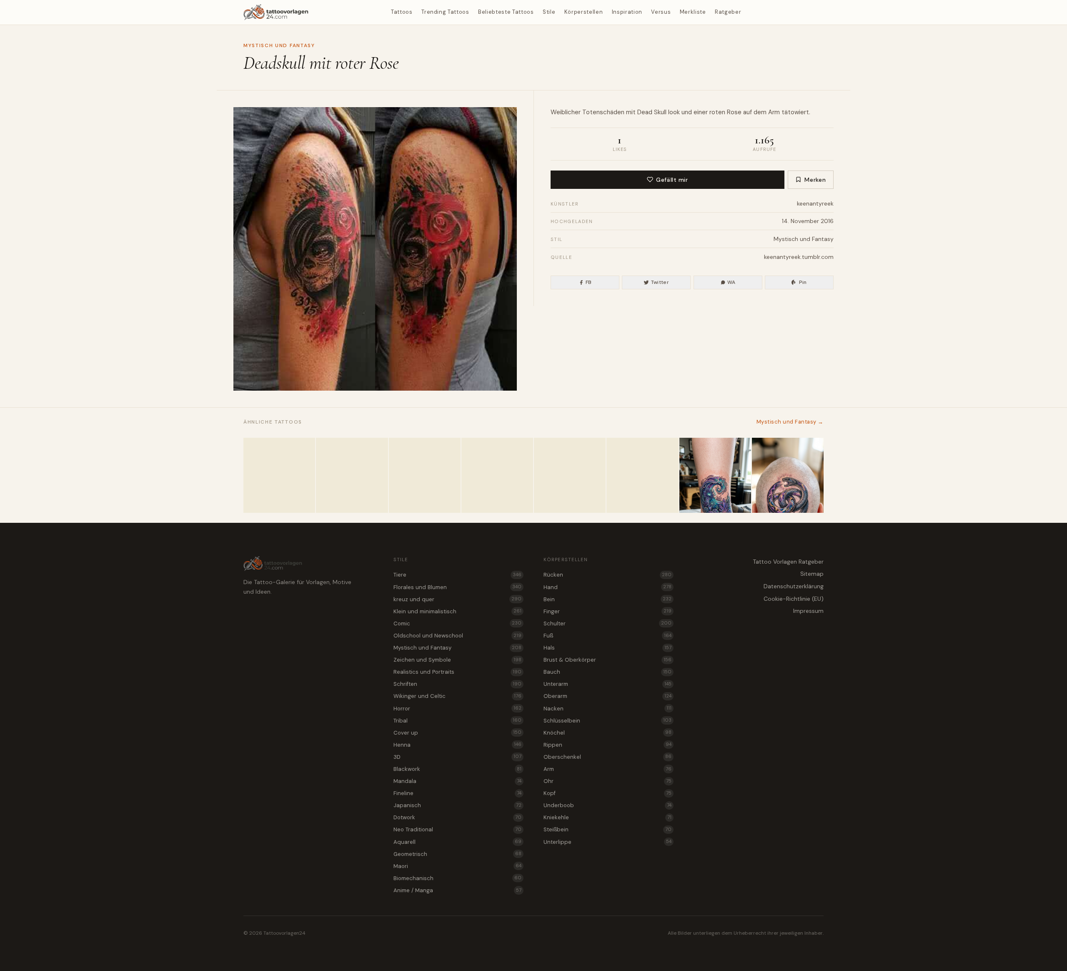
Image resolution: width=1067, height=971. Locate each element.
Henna (457, 744)
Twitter (660, 282)
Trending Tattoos (445, 11)
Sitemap (812, 573)
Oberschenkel (607, 756)
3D (457, 756)
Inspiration (627, 11)
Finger (607, 611)
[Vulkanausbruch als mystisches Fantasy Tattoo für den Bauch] (425, 475)
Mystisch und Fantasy (279, 45)
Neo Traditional (457, 829)
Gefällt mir (672, 179)
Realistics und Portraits (457, 671)
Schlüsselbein (607, 720)
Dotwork (457, 817)
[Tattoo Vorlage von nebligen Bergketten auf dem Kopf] (570, 475)
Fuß (607, 635)
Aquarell (457, 842)
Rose (734, 112)
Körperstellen (583, 11)
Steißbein (607, 829)
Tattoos (402, 11)
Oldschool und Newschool (457, 635)
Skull (660, 112)
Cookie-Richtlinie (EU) (794, 598)
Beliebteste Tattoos (506, 11)
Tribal (457, 720)
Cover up (457, 732)
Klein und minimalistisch (457, 611)
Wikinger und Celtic (457, 696)
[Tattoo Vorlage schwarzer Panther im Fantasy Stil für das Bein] (352, 475)
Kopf (607, 793)
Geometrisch (457, 854)
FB (589, 282)
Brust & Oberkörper (607, 659)
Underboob (607, 805)
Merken (815, 179)
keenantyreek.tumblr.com (799, 257)
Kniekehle (607, 817)
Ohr (607, 781)
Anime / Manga (457, 890)
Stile (549, 11)
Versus (661, 11)
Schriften (457, 683)
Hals (607, 647)
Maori (457, 866)
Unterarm (607, 683)
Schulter (607, 623)
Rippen (607, 744)
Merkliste (693, 11)
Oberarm (607, 696)
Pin (803, 282)
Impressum (808, 611)
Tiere (457, 574)
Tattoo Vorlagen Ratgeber (788, 561)
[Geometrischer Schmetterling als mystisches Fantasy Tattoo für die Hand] (642, 475)
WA (731, 282)
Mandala (457, 781)
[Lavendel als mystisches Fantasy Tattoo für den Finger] (279, 475)
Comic (457, 623)
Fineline (457, 793)
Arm (774, 112)
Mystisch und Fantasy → (790, 421)
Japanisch (457, 805)
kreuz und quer (457, 599)
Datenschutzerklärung (794, 586)
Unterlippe (607, 842)
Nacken (607, 708)
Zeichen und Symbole (457, 659)
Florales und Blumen (457, 587)
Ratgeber (728, 11)
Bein (607, 599)
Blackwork (457, 769)
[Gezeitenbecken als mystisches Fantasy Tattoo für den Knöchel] (715, 475)
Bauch (607, 671)
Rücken (607, 574)
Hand (607, 587)
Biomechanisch (457, 878)
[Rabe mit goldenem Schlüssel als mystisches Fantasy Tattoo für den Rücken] (497, 475)
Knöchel (607, 732)
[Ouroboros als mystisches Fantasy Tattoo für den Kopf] (788, 475)
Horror (457, 708)
